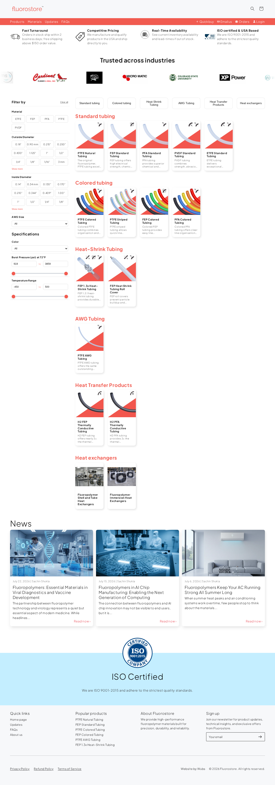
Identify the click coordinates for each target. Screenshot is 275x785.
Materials (35, 21)
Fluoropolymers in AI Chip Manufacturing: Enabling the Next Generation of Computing (131, 592)
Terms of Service (70, 768)
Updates (51, 21)
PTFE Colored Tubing (90, 729)
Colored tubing (121, 103)
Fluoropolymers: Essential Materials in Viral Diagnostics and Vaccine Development (50, 592)
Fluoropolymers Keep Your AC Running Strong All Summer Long (223, 590)
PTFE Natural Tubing (89, 719)
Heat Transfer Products (218, 103)
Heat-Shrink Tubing (153, 103)
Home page (18, 719)
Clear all (64, 102)
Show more (17, 169)
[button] (252, 8)
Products (17, 21)
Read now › (82, 621)
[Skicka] (260, 736)
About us (16, 734)
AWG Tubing (186, 103)
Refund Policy (43, 768)
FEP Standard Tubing (90, 724)
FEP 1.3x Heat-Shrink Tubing (95, 744)
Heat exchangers (251, 103)
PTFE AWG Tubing (87, 739)
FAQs (65, 21)
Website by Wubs (193, 768)
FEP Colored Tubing (89, 734)
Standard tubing (89, 103)
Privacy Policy (19, 768)
